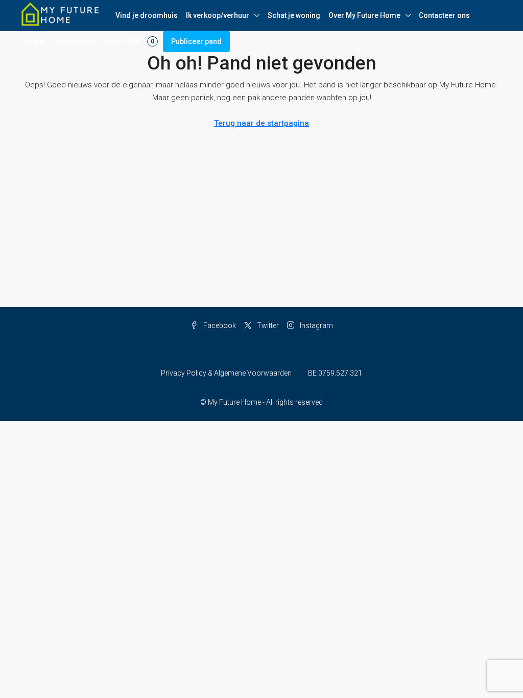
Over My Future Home (364, 15)
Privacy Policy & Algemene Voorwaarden (226, 373)
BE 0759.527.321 (335, 373)
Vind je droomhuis (146, 15)
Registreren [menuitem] (76, 41)
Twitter (267, 325)
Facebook (219, 325)
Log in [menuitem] (35, 41)
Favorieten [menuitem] (130, 41)
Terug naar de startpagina (261, 123)
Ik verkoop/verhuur (217, 15)
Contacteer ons (444, 15)
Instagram (315, 325)
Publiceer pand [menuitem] (196, 41)
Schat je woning (294, 15)
